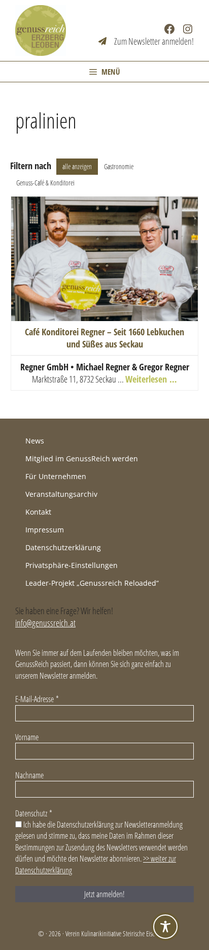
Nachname (29, 775)
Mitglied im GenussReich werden (81, 458)
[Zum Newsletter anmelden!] (146, 41)
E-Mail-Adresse (37, 699)
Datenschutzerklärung (63, 547)
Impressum (44, 529)
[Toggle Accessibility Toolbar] (165, 926)
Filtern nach (30, 166)
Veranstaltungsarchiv (61, 494)
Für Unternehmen (55, 476)
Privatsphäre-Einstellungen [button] (71, 565)
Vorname (27, 737)
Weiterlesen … (151, 379)
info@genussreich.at (45, 623)
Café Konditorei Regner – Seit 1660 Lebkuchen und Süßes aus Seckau (104, 338)
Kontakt (38, 512)
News (34, 441)
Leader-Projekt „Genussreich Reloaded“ (92, 583)
